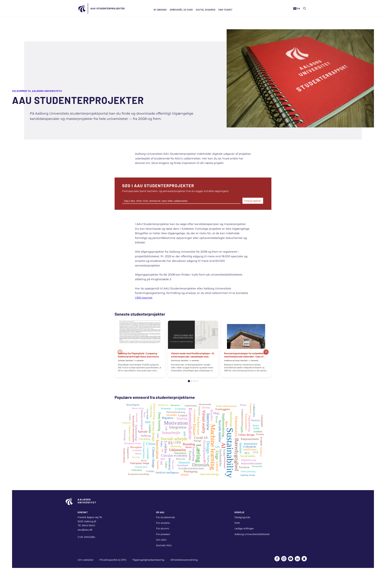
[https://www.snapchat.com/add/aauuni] (304, 559)
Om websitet (85, 559)
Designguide (242, 517)
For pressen (163, 534)
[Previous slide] (120, 352)
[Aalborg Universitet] (82, 8)
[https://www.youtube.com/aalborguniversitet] (290, 559)
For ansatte (163, 522)
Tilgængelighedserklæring (148, 559)
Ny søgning (160, 9)
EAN (237, 522)
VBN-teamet (225, 9)
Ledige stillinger (244, 528)
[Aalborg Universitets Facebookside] (277, 559)
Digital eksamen (205, 9)
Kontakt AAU (164, 545)
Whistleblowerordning (184, 559)
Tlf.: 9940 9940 (86, 525)
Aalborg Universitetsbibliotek (252, 534)
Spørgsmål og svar (181, 9)
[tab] (189, 381)
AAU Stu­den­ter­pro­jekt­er (107, 8)
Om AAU (161, 539)
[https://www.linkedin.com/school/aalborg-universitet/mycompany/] (297, 559)
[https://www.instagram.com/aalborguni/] (283, 559)
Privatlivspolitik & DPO (113, 559)
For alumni (162, 528)
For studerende (165, 517)
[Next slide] (266, 352)
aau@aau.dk (85, 529)
